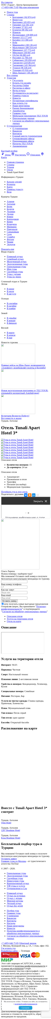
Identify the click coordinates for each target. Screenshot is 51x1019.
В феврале (12, 323)
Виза (9, 192)
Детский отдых (14, 903)
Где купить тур (8, 948)
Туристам (11, 78)
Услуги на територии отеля (20, 619)
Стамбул (11, 237)
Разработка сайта (9, 951)
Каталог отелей (14, 182)
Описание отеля (14, 616)
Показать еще (7, 249)
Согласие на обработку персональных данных (24, 611)
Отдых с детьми (14, 898)
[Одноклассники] (29, 495)
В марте (10, 332)
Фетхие (10, 239)
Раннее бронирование (23, 108)
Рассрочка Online (20, 85)
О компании (13, 916)
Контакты (17, 133)
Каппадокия (13, 219)
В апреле (11, 335)
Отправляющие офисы (23, 138)
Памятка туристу (15, 189)
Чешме (10, 242)
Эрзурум (11, 244)
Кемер (10, 221)
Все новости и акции (11, 418)
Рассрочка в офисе (21, 88)
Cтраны (10, 14)
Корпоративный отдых (18, 883)
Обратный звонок (27, 943)
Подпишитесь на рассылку (25, 93)
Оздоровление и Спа (17, 888)
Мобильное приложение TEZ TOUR (30, 116)
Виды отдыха (19, 90)
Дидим (10, 214)
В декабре (11, 318)
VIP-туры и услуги (16, 886)
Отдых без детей (15, 906)
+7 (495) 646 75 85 (10, 7)
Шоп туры (12, 269)
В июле (10, 291)
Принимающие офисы (23, 141)
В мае (9, 337)
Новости (16, 98)
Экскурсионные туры (17, 264)
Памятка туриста (20, 95)
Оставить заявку (9, 858)
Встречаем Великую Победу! (15, 416)
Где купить (17, 80)
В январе (11, 320)
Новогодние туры (15, 881)
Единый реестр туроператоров (27, 136)
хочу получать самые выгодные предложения (26, 604)
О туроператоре (14, 126)
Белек (9, 206)
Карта (9, 187)
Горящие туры (19, 113)
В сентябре (12, 303)
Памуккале (12, 229)
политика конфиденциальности (30, 966)
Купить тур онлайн (21, 83)
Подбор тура (13, 910)
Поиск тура (12, 12)
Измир (10, 216)
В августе (11, 294)
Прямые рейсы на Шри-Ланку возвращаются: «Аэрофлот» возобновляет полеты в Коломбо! (23, 366)
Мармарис (12, 227)
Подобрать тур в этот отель (14, 492)
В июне (10, 289)
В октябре (11, 306)
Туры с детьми (14, 274)
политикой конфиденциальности (26, 1004)
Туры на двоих (14, 277)
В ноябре (11, 308)
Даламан (11, 211)
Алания (10, 201)
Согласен (25, 1008)
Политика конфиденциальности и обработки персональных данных (23, 932)
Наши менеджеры (21, 105)
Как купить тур (19, 103)
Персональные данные (23, 118)
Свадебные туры (15, 271)
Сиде (9, 234)
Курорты (11, 184)
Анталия (11, 204)
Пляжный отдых (15, 256)
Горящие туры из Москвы (13, 861)
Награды (11, 923)
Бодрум (10, 209)
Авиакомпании (19, 146)
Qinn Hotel (6, 823)
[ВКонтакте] (25, 495)
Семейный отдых (15, 259)
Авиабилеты (18, 111)
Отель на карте (14, 621)
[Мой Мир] (33, 495)
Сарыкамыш (13, 232)
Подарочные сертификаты (25, 100)
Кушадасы (12, 224)
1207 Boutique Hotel (10, 830)
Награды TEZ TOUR (22, 143)
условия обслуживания (12, 968)
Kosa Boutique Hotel (10, 838)
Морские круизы (15, 901)
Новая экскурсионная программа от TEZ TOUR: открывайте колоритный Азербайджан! (24, 391)
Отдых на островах (16, 896)
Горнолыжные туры (16, 266)
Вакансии (17, 131)
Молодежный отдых (16, 261)
